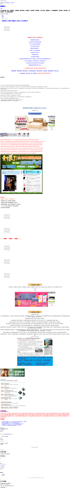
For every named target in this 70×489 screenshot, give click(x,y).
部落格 (3, 16)
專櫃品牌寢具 (19, 70)
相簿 (2, 15)
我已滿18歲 (2, 487)
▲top (1, 437)
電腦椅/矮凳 (23, 73)
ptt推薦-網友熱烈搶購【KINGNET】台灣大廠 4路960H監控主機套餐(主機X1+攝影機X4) (14, 421)
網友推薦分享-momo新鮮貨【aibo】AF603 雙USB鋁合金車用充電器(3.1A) (12, 424)
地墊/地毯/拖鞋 (39, 70)
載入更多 (2, 439)
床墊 (32, 73)
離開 (4, 487)
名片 (2, 17)
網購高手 (3, 6)
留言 (9, 434)
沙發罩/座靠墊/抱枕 (32, 70)
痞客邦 (7, 434)
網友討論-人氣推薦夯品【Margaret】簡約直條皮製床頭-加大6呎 (11, 422)
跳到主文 (1, 8)
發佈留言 (2, 444)
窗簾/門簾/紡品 (25, 70)
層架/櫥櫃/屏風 (50, 70)
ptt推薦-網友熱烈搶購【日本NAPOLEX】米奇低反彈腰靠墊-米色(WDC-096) (12, 423)
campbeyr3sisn (2, 429)
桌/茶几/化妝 (56, 70)
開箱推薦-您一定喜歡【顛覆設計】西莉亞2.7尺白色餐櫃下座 (15, 20)
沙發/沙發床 (28, 73)
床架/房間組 (45, 70)
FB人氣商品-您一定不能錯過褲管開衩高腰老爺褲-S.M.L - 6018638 (11, 425)
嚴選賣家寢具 (13, 70)
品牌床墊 (35, 73)
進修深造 (6, 436)
